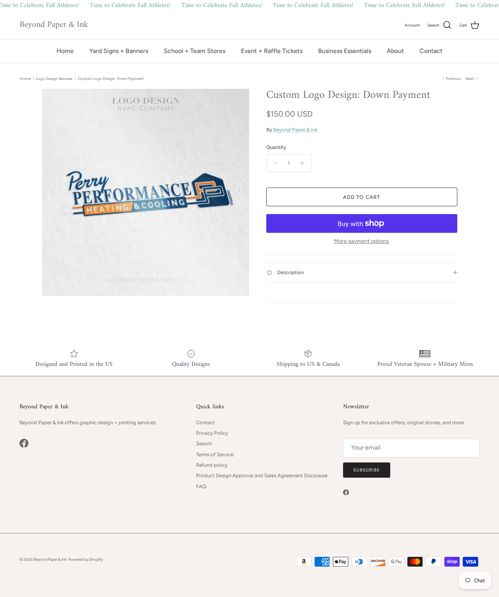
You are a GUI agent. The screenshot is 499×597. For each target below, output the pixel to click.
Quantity (276, 147)
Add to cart (361, 197)
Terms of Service (215, 454)
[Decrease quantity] (273, 163)
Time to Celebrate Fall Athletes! (130, 5)
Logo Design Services (54, 78)
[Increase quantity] (304, 163)
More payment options (361, 241)
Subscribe (366, 470)
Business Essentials (344, 51)
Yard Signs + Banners (118, 51)
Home (65, 51)
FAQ (201, 486)
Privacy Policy (212, 433)
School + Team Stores (194, 51)
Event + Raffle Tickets (272, 51)
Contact (430, 51)
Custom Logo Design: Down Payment (111, 78)
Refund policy (212, 465)
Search (204, 443)
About (395, 51)
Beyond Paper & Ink (295, 130)
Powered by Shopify (85, 559)
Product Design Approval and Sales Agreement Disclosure (261, 475)
